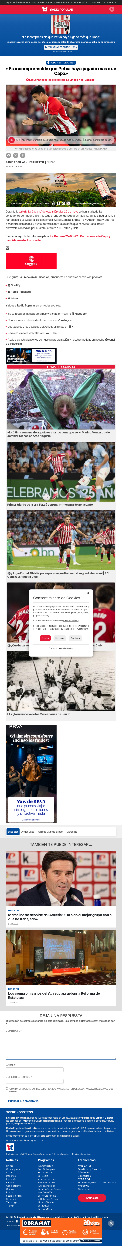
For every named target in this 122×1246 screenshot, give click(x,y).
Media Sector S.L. (66, 648)
